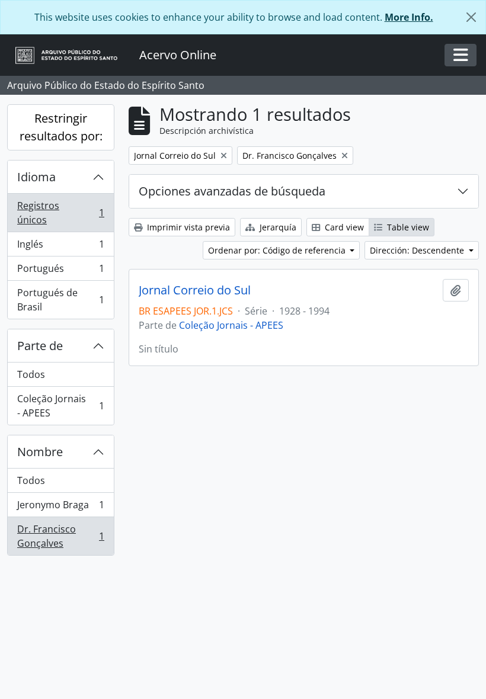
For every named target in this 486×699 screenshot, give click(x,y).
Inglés (60, 247)
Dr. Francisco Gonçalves (60, 536)
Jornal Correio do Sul (195, 290)
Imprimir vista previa (187, 227)
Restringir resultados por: (61, 127)
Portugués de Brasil (60, 299)
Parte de (40, 346)
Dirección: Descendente (418, 250)
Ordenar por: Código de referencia (278, 250)
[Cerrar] (471, 17)
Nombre (40, 452)
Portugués (60, 271)
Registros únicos (60, 212)
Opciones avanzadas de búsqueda (232, 191)
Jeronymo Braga (60, 507)
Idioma (36, 177)
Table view (407, 227)
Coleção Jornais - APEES (60, 405)
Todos (31, 374)
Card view (343, 227)
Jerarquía (276, 227)
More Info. (409, 17)
